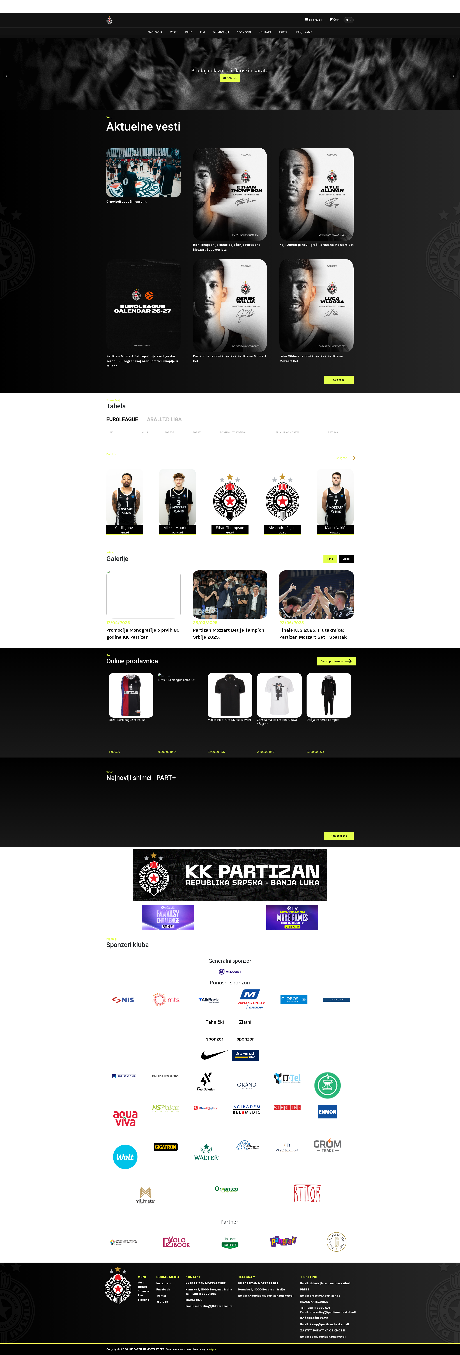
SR (348, 20)
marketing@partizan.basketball (333, 1312)
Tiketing (144, 1299)
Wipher (213, 1349)
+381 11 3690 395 (203, 1293)
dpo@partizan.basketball (328, 1336)
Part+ (283, 32)
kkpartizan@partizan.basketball (271, 1295)
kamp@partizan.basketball (329, 1324)
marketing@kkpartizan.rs (213, 1306)
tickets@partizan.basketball (330, 1283)
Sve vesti (338, 379)
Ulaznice (230, 78)
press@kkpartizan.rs (325, 1295)
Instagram (163, 1283)
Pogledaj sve (339, 835)
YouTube (162, 1301)
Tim (202, 32)
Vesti (174, 32)
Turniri (142, 1286)
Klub (188, 32)
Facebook (163, 1289)
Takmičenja (221, 32)
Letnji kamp (303, 32)
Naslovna (155, 32)
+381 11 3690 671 (318, 1308)
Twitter (161, 1295)
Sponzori (244, 32)
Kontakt (265, 32)
